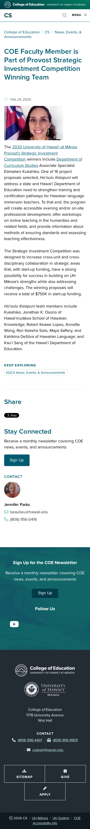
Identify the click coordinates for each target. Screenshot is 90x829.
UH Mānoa (40, 818)
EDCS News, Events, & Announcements (35, 373)
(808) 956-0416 (23, 519)
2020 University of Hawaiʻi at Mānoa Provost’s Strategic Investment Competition (40, 153)
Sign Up (17, 460)
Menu (81, 17)
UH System (61, 818)
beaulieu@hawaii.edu (29, 512)
